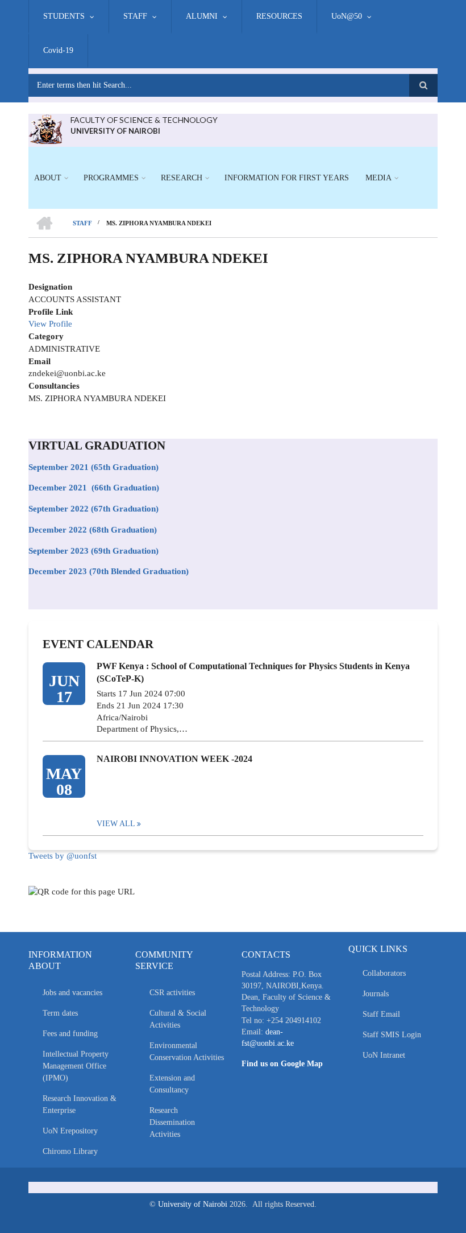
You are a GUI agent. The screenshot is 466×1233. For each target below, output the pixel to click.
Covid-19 (58, 50)
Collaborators (384, 973)
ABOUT (47, 178)
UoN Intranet (384, 1055)
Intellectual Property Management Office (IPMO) (76, 1066)
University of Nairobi (192, 1204)
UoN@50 (346, 16)
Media (378, 178)
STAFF (135, 16)
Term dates (60, 1013)
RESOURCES (279, 16)
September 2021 (58, 467)
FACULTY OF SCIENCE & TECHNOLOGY (144, 120)
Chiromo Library (70, 1151)
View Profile (50, 323)
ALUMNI (202, 16)
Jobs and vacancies (72, 992)
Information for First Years (286, 178)
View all (116, 823)
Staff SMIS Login (392, 1034)
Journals (376, 993)
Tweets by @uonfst (62, 855)
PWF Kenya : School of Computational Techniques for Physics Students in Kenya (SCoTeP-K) (253, 672)
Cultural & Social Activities (177, 1019)
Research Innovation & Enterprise (79, 1104)
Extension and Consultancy (172, 1084)
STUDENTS (64, 16)
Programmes (111, 178)
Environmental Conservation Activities (186, 1051)
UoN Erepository (70, 1131)
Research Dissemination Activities (172, 1122)
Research (181, 178)
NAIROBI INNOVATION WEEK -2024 (174, 759)
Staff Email (381, 1014)
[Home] (45, 128)
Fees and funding (70, 1033)
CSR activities (172, 992)
